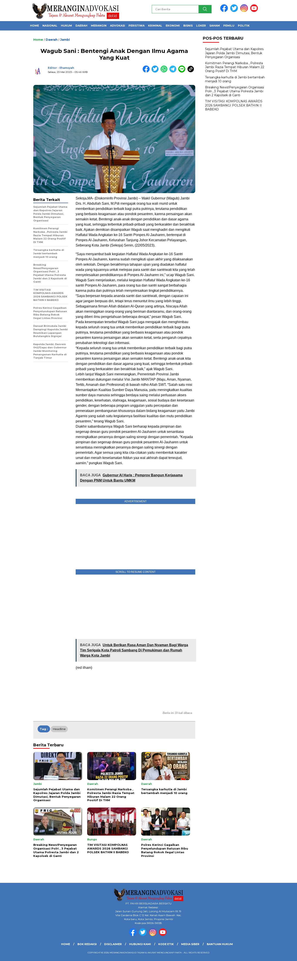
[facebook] (224, 11)
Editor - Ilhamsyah (61, 67)
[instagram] (244, 11)
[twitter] (234, 11)
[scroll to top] (284, 954)
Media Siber (190, 944)
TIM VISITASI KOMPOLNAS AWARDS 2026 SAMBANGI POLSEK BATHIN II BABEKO (233, 105)
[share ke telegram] (173, 71)
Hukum (66, 25)
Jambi (65, 40)
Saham (214, 25)
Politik (244, 25)
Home (34, 25)
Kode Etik (166, 944)
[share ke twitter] (156, 71)
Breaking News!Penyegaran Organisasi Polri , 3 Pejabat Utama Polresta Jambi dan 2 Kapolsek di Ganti (234, 91)
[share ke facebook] (147, 71)
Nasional (49, 25)
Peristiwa (136, 25)
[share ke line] (182, 71)
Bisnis (188, 25)
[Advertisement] (135, 606)
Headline (59, 729)
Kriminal (155, 25)
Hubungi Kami (140, 944)
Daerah (81, 25)
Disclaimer (113, 944)
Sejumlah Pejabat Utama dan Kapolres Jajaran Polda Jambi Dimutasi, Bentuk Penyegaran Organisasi (234, 53)
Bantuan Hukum (220, 944)
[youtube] (254, 11)
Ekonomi (173, 25)
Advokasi (117, 25)
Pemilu (228, 25)
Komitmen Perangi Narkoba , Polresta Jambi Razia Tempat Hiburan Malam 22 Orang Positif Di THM (234, 67)
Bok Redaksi (87, 944)
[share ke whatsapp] (164, 71)
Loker (201, 25)
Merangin (99, 25)
